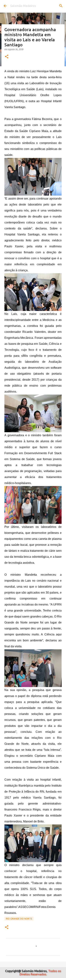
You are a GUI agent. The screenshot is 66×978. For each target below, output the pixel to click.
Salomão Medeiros (23, 5)
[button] (6, 56)
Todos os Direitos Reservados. (40, 972)
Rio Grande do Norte (19, 918)
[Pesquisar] (61, 5)
